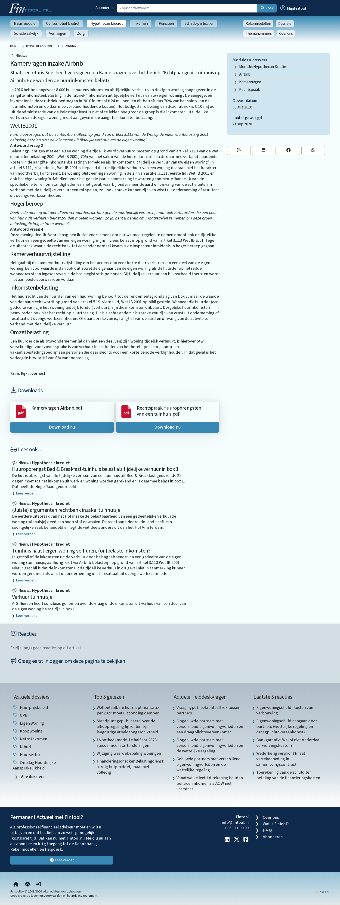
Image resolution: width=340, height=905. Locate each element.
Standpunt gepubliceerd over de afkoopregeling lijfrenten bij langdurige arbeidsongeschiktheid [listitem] (127, 726)
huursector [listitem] (29, 755)
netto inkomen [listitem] (33, 739)
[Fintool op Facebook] (246, 839)
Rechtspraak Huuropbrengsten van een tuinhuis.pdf (169, 411)
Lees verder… (27, 493)
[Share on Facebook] (288, 150)
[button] (293, 8)
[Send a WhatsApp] (313, 150)
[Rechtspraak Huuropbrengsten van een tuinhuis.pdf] (126, 411)
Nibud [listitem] (25, 747)
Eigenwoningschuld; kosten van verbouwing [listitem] (284, 710)
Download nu (62, 427)
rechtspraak (249, 90)
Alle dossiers (32, 777)
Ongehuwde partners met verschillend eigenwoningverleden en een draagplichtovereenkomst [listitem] (209, 726)
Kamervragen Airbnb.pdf (56, 408)
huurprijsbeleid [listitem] (33, 707)
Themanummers (259, 33)
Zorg (81, 33)
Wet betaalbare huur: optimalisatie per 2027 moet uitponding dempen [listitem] (128, 710)
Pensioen (166, 23)
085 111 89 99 (237, 828)
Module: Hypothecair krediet (263, 67)
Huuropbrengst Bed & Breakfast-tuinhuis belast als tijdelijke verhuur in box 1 (95, 469)
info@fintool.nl (235, 822)
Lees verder (64, 860)
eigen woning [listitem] (31, 723)
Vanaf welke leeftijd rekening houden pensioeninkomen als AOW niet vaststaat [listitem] (209, 783)
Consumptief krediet (62, 23)
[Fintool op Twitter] (236, 839)
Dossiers (284, 23)
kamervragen (250, 82)
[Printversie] (238, 150)
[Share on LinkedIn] (263, 150)
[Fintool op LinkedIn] (227, 839)
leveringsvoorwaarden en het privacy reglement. (64, 895)
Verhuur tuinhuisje (32, 597)
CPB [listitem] (23, 715)
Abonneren (105, 8)
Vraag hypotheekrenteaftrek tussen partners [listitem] (208, 710)
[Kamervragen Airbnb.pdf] (21, 411)
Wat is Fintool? (276, 824)
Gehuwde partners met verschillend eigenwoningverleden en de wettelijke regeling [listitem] (208, 764)
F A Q (267, 830)
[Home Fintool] (31, 8)
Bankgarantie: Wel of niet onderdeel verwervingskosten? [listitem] (288, 742)
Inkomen (140, 23)
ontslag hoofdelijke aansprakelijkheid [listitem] (34, 765)
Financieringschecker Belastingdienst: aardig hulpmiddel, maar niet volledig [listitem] (130, 766)
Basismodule (24, 23)
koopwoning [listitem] (31, 731)
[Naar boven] (27, 884)
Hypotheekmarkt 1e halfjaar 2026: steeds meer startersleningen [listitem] (127, 742)
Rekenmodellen (258, 23)
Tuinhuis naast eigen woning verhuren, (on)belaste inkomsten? (81, 551)
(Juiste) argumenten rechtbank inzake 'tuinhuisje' (67, 510)
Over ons (286, 33)
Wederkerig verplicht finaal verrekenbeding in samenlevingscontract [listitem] (280, 758)
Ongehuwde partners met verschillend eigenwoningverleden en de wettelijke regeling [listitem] (209, 745)
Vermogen (57, 33)
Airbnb (244, 74)
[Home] (16, 884)
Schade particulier (199, 23)
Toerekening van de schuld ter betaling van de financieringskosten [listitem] (288, 775)
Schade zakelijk (26, 33)
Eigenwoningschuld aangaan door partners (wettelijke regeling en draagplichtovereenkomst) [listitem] (286, 726)
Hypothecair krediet (106, 23)
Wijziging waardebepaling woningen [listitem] (129, 753)
